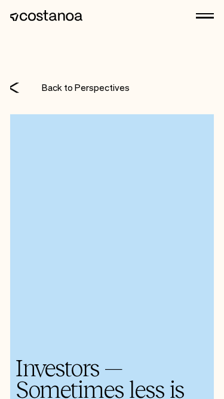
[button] (205, 16)
